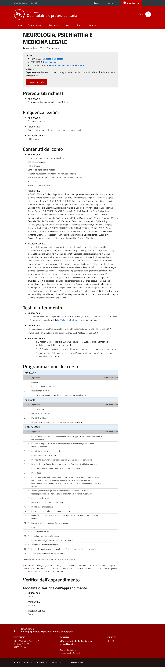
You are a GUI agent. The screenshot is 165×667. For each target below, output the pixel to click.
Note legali (28, 662)
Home (19, 25)
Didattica (53, 25)
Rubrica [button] (96, 2)
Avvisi (68, 25)
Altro (79, 25)
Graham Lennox (77, 320)
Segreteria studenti (68, 650)
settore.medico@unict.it (70, 653)
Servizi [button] (110, 2)
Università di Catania (21, 3)
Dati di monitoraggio (59, 662)
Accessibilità (42, 662)
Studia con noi (34, 25)
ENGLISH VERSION (36, 82)
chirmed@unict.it (67, 644)
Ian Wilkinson (63, 320)
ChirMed (34, 3)
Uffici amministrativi (76, 641)
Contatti (93, 25)
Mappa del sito (77, 662)
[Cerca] (148, 14)
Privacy (17, 662)
